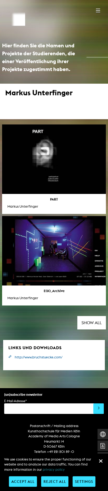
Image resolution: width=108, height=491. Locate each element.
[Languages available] (103, 434)
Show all (92, 322)
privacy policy (54, 470)
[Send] (98, 408)
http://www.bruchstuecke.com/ (39, 357)
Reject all (55, 481)
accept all (23, 481)
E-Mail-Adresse (15, 401)
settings (84, 481)
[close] (100, 461)
